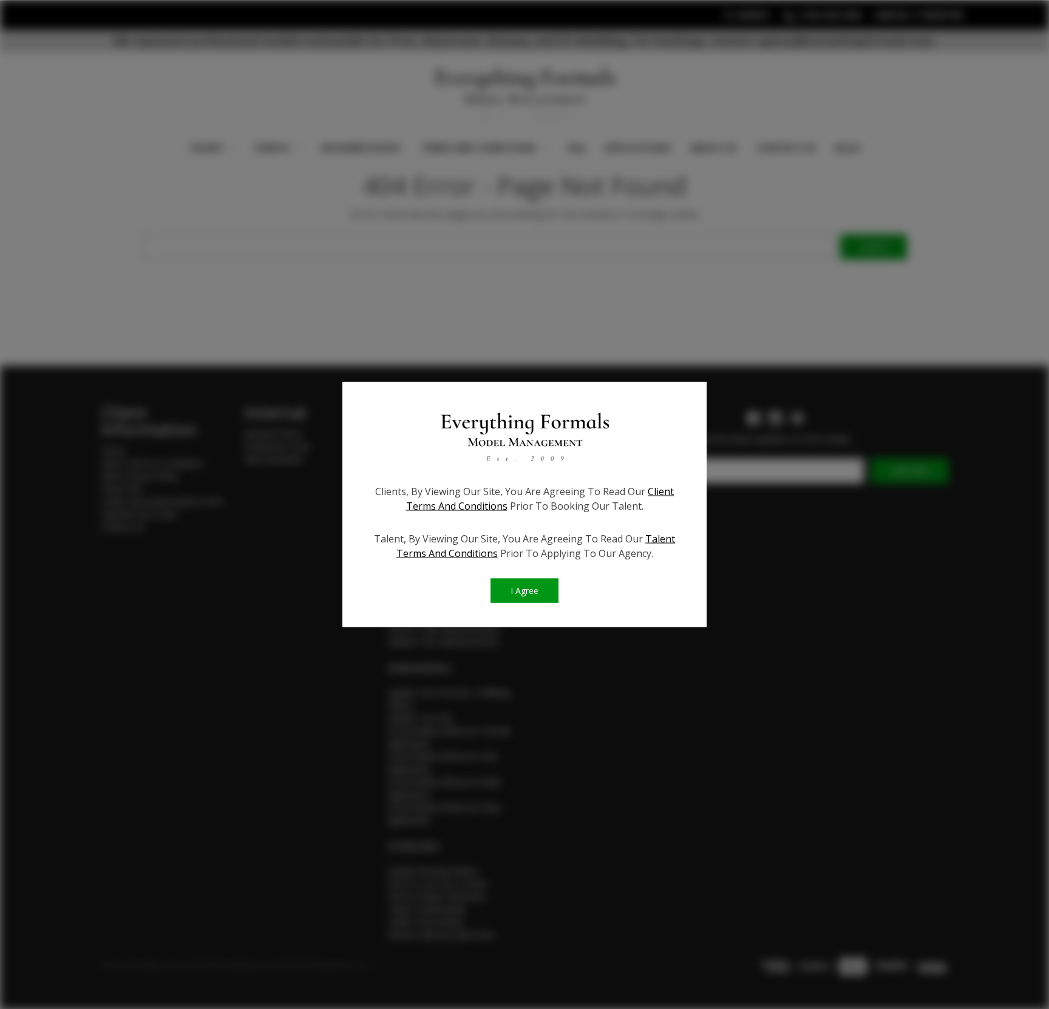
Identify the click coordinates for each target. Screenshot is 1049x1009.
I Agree (524, 590)
